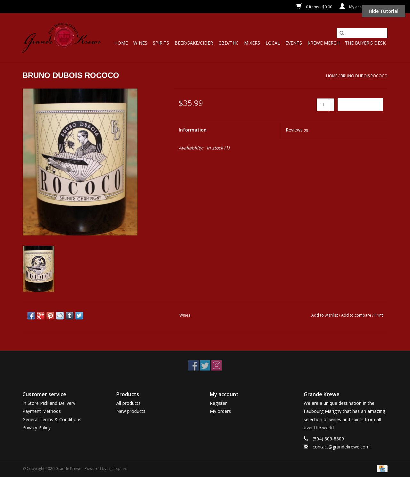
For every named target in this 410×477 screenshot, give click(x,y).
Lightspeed (117, 468)
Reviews (297, 130)
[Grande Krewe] (61, 38)
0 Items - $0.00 (319, 7)
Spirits (161, 43)
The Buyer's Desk (365, 43)
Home (121, 43)
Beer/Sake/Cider (194, 43)
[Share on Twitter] (79, 315)
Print (378, 315)
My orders (220, 411)
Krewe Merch (324, 43)
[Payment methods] (381, 468)
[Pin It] (50, 315)
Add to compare (356, 315)
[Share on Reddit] (60, 315)
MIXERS (252, 43)
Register (218, 403)
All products (128, 403)
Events (293, 43)
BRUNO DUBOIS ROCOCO (364, 76)
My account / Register (368, 7)
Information (193, 130)
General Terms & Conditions (51, 419)
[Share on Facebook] (31, 315)
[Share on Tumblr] (69, 315)
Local (273, 43)
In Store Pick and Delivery (48, 403)
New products (130, 411)
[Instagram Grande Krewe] (216, 365)
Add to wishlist (324, 315)
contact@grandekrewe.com (341, 447)
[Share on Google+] (41, 315)
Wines (140, 43)
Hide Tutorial (383, 11)
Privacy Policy (36, 427)
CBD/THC (228, 43)
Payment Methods (41, 411)
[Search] (341, 33)
